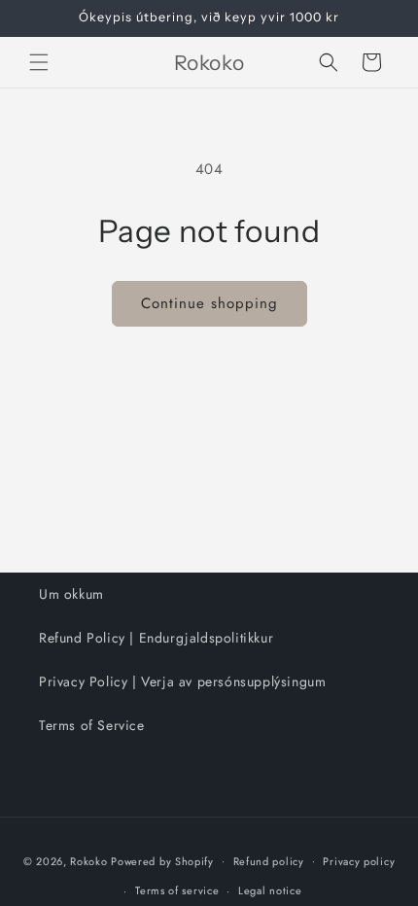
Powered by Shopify (162, 860)
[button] (38, 62)
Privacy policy (359, 861)
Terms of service (177, 890)
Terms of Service (92, 725)
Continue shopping (209, 303)
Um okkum (71, 594)
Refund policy (268, 861)
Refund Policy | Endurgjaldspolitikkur (156, 637)
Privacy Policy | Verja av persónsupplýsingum (182, 681)
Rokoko (88, 860)
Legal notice (269, 890)
